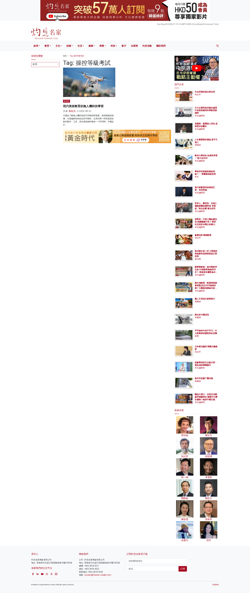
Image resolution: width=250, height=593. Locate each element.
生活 (80, 45)
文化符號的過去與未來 (205, 92)
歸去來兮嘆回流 (202, 315)
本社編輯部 (200, 115)
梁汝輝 (198, 259)
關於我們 (161, 45)
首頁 (65, 56)
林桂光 (72, 111)
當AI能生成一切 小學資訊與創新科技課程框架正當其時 (206, 253)
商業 (102, 45)
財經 (69, 45)
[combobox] (45, 64)
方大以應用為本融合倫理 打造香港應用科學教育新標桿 (206, 110)
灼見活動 (147, 45)
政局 (36, 45)
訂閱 (182, 568)
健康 (91, 45)
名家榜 (134, 45)
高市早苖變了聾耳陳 (204, 378)
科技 (113, 45)
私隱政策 (215, 585)
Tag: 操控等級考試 (77, 56)
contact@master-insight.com (97, 575)
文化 (58, 45)
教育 (47, 45)
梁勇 (197, 336)
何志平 (198, 94)
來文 (197, 177)
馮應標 (198, 317)
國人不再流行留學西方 (205, 299)
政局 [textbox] (35, 64)
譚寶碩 (198, 145)
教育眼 (66, 101)
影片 (124, 45)
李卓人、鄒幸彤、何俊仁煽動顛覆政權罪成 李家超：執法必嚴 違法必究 (206, 206)
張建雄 (198, 301)
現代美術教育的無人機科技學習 (83, 106)
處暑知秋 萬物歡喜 (203, 235)
